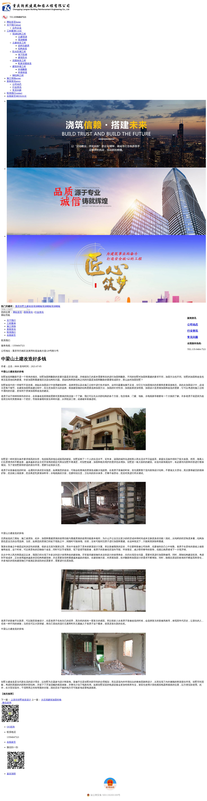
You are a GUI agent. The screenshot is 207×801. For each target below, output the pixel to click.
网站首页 (14, 22)
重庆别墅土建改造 (24, 306)
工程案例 (14, 31)
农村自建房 (23, 45)
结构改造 (22, 48)
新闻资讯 (13, 81)
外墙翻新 (22, 69)
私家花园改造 (25, 63)
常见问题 (16, 90)
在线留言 (16, 96)
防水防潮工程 (19, 51)
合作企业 (16, 28)
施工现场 (14, 78)
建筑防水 (22, 57)
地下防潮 (22, 54)
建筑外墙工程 (19, 66)
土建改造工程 (19, 42)
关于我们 (14, 25)
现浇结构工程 (19, 34)
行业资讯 (16, 87)
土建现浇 (22, 37)
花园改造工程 (19, 60)
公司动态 (16, 84)
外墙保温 (22, 72)
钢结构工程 (18, 75)
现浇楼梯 (22, 40)
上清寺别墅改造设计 (21, 700)
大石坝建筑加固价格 (51, 700)
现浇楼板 (37, 306)
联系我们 (14, 93)
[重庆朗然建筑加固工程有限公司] (36, 12)
